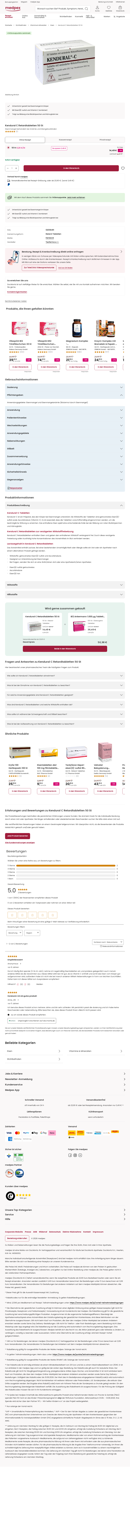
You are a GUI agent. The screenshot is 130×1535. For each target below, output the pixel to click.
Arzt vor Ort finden (65, 268)
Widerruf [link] (43, 1232)
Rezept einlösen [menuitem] (9, 16)
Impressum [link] (98, 1232)
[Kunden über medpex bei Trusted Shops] (19, 1196)
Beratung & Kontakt (105, 2)
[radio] (8, 147)
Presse (28, 1232)
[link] (9, 1173)
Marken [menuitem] (107, 16)
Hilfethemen (120, 2)
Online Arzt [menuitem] (25, 16)
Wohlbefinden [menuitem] (66, 16)
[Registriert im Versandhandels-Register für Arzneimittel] (18, 1157)
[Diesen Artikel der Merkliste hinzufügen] (123, 168)
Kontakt (87, 1232)
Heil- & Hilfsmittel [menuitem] (90, 16)
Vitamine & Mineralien (38, 25)
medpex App (35, 2)
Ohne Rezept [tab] (25, 140)
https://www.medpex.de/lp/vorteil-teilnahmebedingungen (96, 1303)
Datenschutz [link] (55, 1232)
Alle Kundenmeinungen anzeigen (20, 843)
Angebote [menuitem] (120, 16)
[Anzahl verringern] (7, 168)
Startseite (8, 25)
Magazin (24, 2)
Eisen (52, 25)
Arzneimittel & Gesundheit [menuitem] (40, 16)
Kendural (50, 238)
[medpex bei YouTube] (80, 1155)
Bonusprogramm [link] (11, 2)
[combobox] (63, 8)
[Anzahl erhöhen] (16, 168)
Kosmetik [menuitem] (79, 16)
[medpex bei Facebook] (70, 1155)
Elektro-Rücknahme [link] (72, 1232)
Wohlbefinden (21, 25)
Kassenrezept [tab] (65, 139)
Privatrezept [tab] (105, 139)
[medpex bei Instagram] (75, 1155)
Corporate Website (14, 1232)
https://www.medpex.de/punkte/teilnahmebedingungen (78, 1354)
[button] (39, 268)
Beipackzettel (16, 488)
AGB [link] (35, 1232)
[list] (65, 62)
